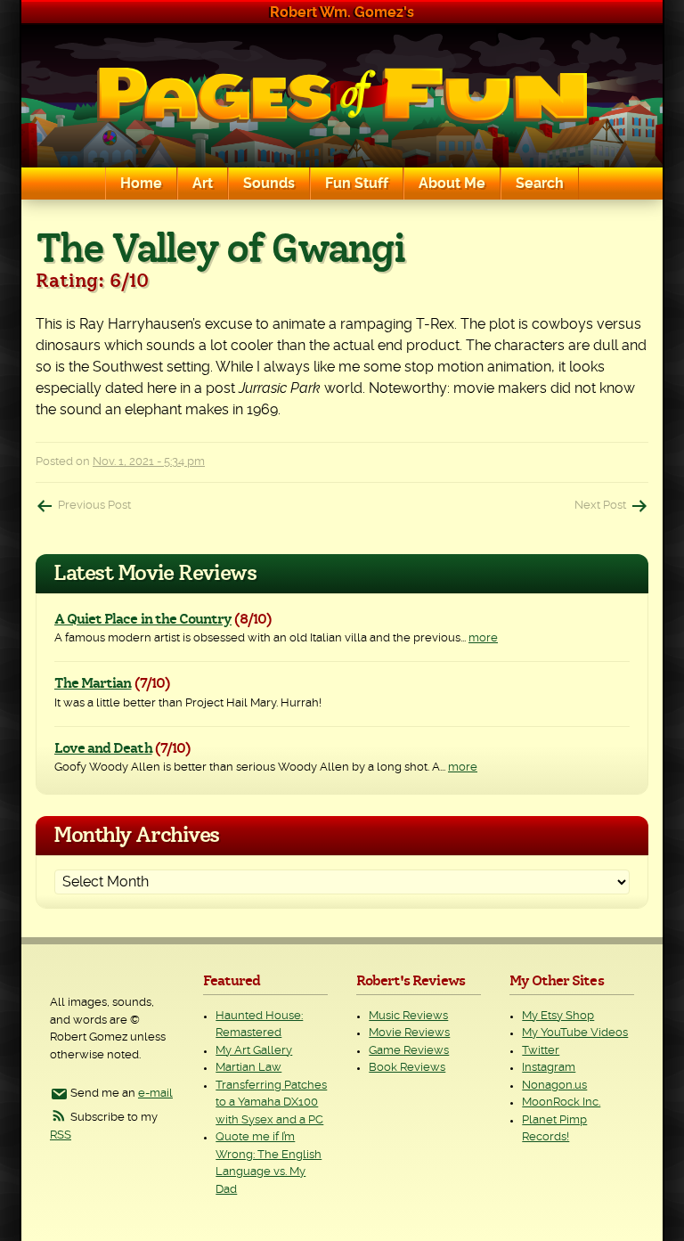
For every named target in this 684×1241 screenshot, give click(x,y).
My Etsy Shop (558, 1016)
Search (540, 183)
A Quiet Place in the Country (143, 619)
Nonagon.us (554, 1085)
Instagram (548, 1068)
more (483, 638)
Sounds (269, 183)
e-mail (155, 1093)
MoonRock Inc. (561, 1102)
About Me (452, 183)
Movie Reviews (409, 1033)
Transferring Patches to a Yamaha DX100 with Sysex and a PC (271, 1103)
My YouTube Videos (575, 1033)
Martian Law (248, 1068)
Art (202, 183)
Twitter (540, 1051)
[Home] (342, 96)
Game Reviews (409, 1051)
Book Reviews (407, 1068)
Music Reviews (408, 1016)
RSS (60, 1135)
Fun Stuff (356, 183)
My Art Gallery (254, 1051)
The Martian (92, 683)
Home (141, 183)
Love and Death (103, 748)
